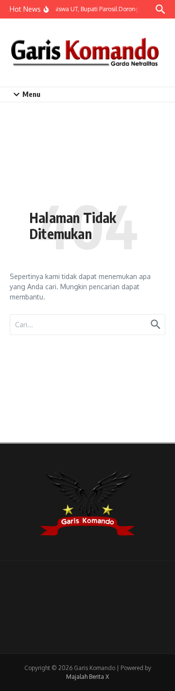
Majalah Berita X (87, 676)
